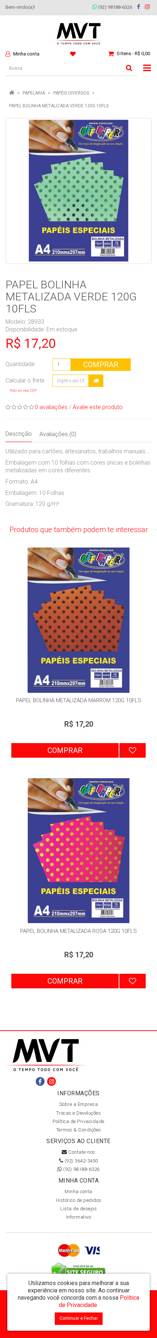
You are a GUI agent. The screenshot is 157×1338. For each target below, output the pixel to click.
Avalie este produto (98, 407)
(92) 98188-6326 (114, 7)
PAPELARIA (34, 93)
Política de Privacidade (78, 1121)
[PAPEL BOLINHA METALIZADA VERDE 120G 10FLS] (78, 191)
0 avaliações (51, 407)
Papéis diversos (71, 93)
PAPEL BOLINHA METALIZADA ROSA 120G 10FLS (78, 931)
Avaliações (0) (57, 434)
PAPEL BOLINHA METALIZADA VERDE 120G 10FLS (58, 105)
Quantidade (20, 364)
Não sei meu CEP (23, 390)
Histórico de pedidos (79, 1200)
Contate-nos (81, 1152)
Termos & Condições (78, 1130)
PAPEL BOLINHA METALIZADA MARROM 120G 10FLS (78, 700)
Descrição (18, 433)
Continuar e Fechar (79, 1318)
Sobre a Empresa (78, 1104)
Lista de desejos (78, 1208)
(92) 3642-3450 (80, 1161)
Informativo (78, 1217)
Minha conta (78, 1191)
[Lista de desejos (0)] (73, 53)
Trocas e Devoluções (78, 1113)
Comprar (100, 364)
